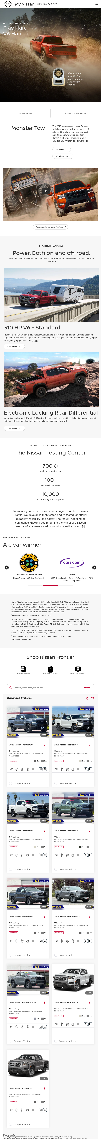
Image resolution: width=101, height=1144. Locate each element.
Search (87, 687)
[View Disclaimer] (33, 769)
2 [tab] (50, 586)
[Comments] (40, 769)
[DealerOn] (10, 1135)
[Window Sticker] (45, 769)
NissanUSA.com (81, 1138)
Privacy (66, 1138)
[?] (50, 194)
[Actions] (44, 744)
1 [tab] (35, 586)
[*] (86, 141)
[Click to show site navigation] (97, 4)
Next (94, 567)
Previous (6, 567)
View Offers (60, 149)
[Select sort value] (92, 698)
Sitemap (72, 1138)
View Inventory (62, 156)
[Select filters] (87, 698)
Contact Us (58, 1138)
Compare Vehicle (22, 783)
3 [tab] (65, 586)
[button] (46, 722)
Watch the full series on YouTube (49, 227)
